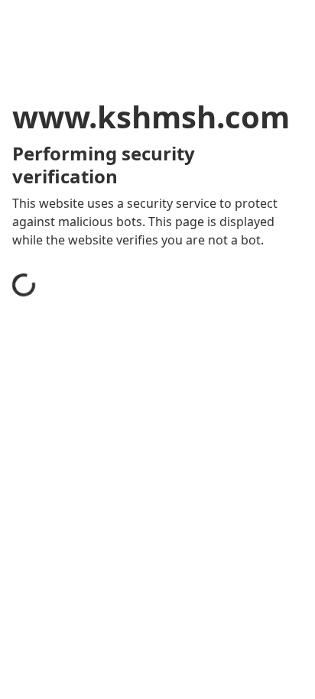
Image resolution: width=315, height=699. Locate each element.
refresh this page (80, 545)
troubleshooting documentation (124, 606)
